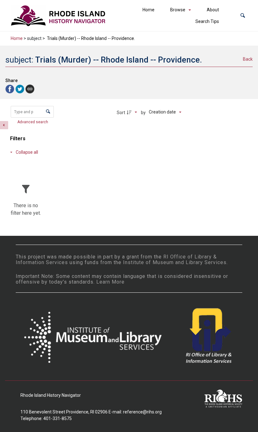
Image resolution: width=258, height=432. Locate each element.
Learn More (110, 282)
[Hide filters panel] (4, 125)
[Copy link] (29, 89)
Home (148, 9)
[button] (242, 15)
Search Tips (207, 21)
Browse (177, 9)
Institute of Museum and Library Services (175, 262)
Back (248, 59)
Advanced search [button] (33, 122)
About (213, 9)
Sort (121, 112)
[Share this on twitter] (20, 88)
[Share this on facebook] (10, 88)
